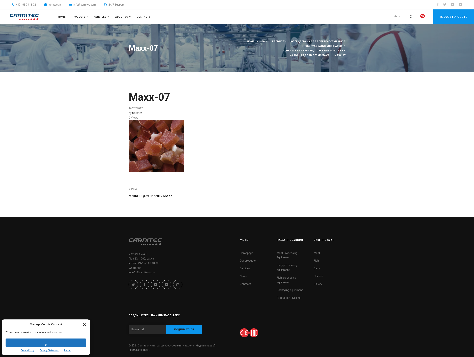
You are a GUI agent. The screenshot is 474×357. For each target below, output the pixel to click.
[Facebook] (144, 284)
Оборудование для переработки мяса (318, 41)
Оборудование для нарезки (325, 46)
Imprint (67, 350)
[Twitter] (133, 284)
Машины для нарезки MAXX (309, 55)
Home (250, 41)
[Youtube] (166, 284)
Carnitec (137, 113)
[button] (84, 324)
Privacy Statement (49, 350)
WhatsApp (135, 268)
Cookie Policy (27, 350)
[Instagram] (177, 284)
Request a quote (453, 16)
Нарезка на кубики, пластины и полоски (316, 50)
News (263, 41)
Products (279, 41)
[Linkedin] (155, 284)
